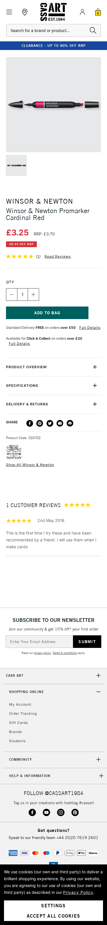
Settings (53, 905)
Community (20, 759)
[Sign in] (82, 12)
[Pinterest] (39, 423)
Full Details (89, 327)
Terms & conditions (65, 653)
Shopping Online (26, 692)
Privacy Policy (78, 892)
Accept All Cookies (53, 916)
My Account (20, 704)
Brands (15, 732)
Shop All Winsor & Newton (30, 464)
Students (17, 741)
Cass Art (15, 675)
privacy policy (42, 653)
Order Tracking (23, 713)
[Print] (69, 423)
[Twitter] (50, 423)
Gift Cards (18, 722)
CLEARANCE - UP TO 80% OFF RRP (54, 45)
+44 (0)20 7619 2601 (77, 837)
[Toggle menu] (9, 12)
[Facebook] (29, 423)
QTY (10, 282)
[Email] (59, 423)
